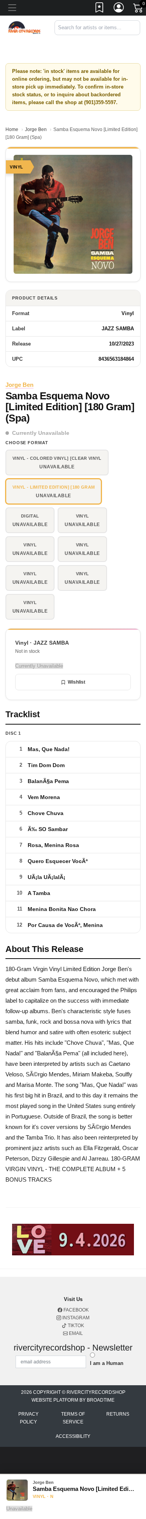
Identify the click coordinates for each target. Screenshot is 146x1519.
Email (75, 1333)
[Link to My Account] (119, 9)
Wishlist (76, 682)
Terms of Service (73, 1418)
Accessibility (73, 1436)
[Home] (24, 27)
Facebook (75, 1310)
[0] (138, 9)
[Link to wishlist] (99, 9)
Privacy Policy (28, 1418)
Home (11, 129)
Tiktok (75, 1325)
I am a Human (106, 1363)
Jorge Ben (36, 129)
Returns (117, 1414)
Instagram (75, 1317)
